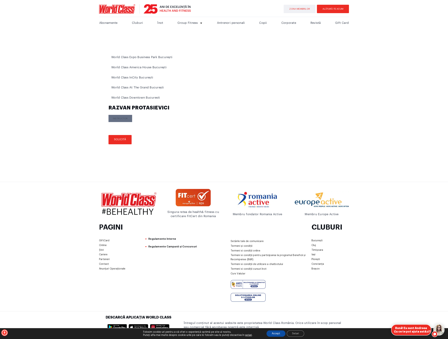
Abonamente (108, 22)
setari (248, 335)
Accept (276, 333)
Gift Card (342, 22)
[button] (120, 118)
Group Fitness (187, 22)
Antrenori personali (231, 22)
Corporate (288, 22)
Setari (295, 333)
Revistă (315, 22)
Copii (263, 22)
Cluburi (137, 22)
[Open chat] (438, 329)
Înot (160, 22)
